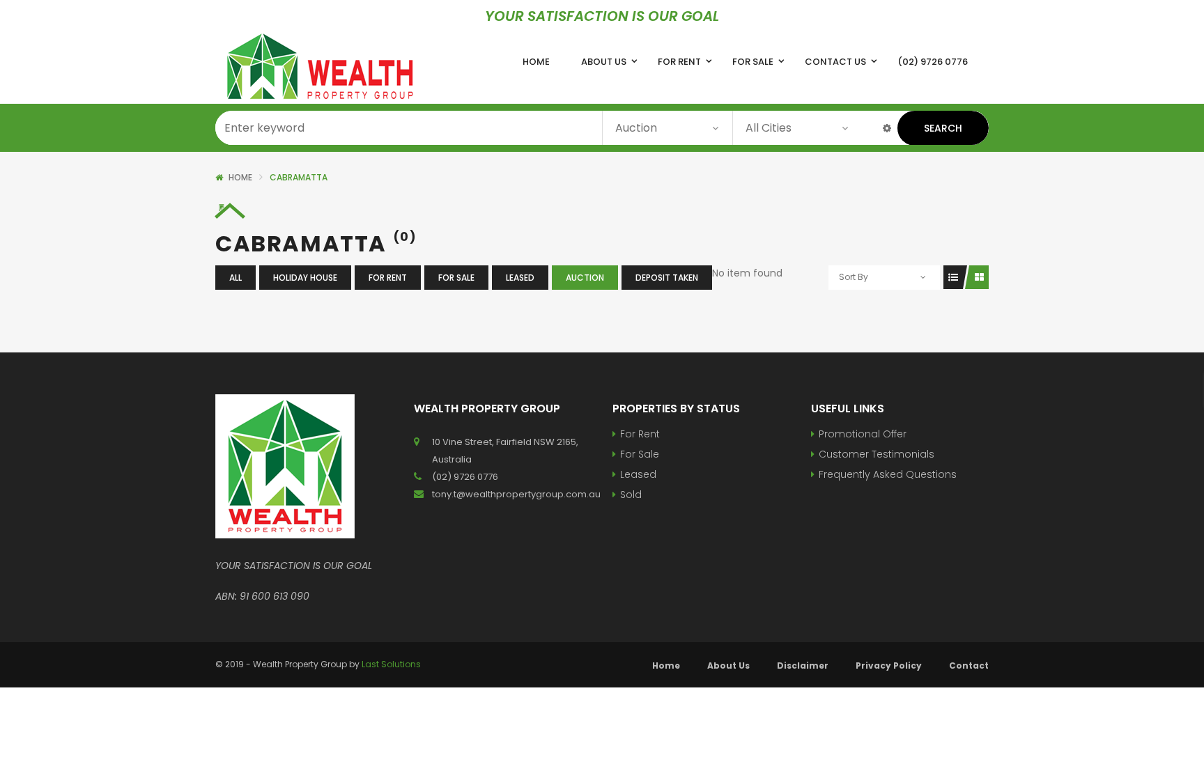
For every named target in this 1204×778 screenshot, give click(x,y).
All (235, 277)
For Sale (456, 277)
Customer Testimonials (876, 454)
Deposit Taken (666, 277)
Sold (631, 494)
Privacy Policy (889, 665)
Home (240, 177)
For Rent (388, 277)
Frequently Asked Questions (888, 474)
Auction (585, 277)
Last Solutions (391, 664)
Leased (520, 277)
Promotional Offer (862, 434)
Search (943, 128)
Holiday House (305, 277)
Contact (969, 665)
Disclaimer (802, 665)
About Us (728, 665)
